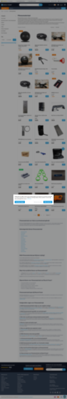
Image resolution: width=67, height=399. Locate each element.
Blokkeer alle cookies (38, 201)
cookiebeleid (29, 198)
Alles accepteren (48, 201)
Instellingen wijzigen (20, 201)
